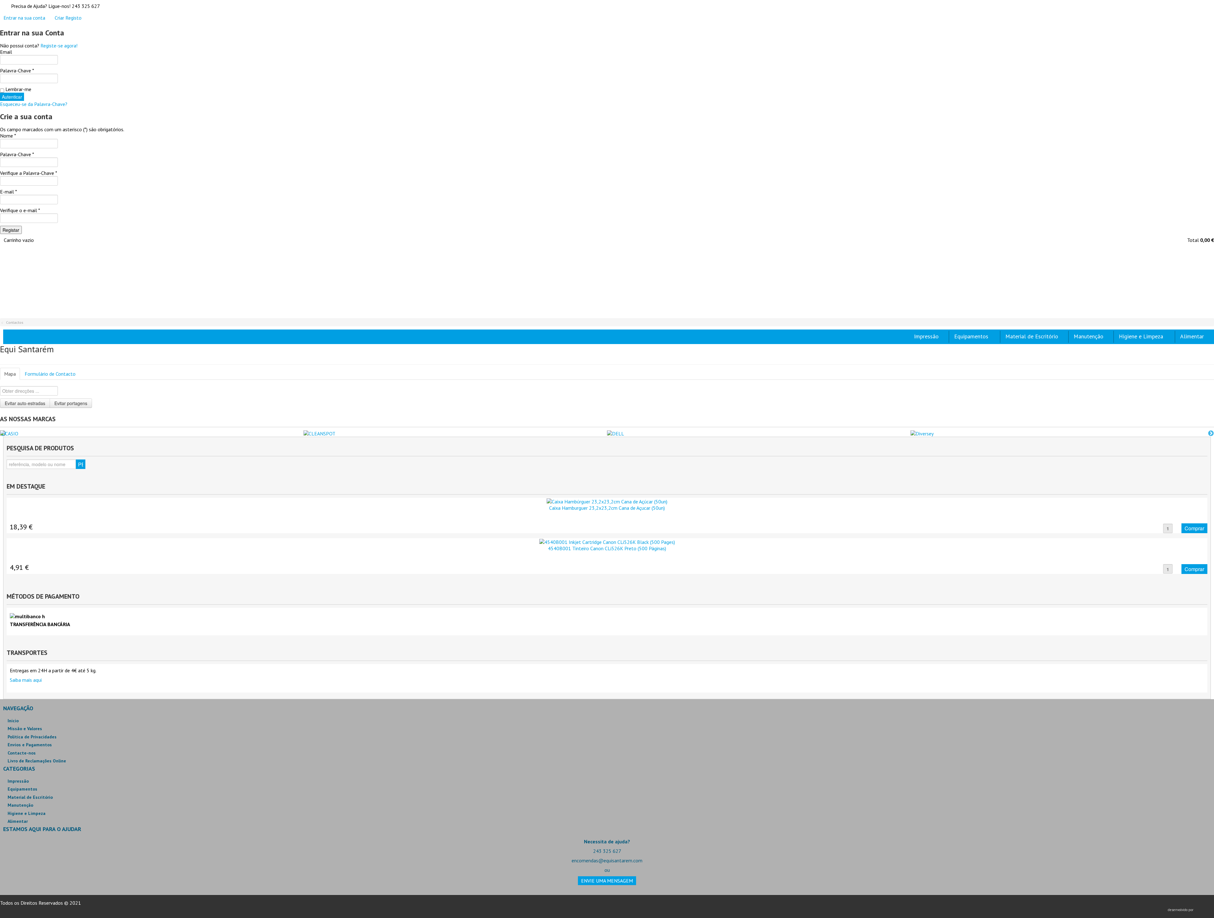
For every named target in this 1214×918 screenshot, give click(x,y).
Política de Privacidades (32, 737)
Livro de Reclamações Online (37, 761)
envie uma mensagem (607, 881)
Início (13, 721)
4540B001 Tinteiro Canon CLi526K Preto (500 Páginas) (607, 548)
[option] (152, 433)
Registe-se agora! (58, 45)
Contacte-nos (22, 753)
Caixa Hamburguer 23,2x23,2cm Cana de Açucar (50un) (607, 508)
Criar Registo (68, 18)
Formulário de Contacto (50, 374)
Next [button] (1211, 433)
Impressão (18, 781)
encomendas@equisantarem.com (607, 860)
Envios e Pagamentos (30, 745)
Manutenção (20, 805)
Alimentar (18, 821)
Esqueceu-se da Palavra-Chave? (33, 104)
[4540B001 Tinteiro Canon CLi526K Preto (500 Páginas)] (607, 541)
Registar (11, 230)
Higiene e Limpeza (27, 813)
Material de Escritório (30, 797)
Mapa (10, 374)
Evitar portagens (70, 403)
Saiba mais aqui (26, 680)
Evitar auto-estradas (25, 403)
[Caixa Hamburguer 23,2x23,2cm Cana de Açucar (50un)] (607, 501)
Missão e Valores (25, 728)
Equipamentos (22, 789)
